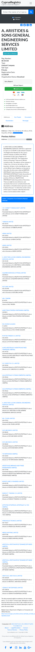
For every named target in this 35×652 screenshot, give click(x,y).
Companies (17, 17)
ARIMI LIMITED (7, 233)
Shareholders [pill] (9, 120)
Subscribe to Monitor (10, 53)
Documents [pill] (28, 117)
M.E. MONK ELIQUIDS (8, 324)
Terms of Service (12, 630)
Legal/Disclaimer (16, 628)
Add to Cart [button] (19, 89)
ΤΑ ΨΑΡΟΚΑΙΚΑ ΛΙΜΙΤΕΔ (10, 454)
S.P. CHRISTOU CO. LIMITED (10, 363)
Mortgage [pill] (25, 120)
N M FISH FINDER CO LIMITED (11, 336)
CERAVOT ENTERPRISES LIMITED (12, 587)
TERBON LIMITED (7, 221)
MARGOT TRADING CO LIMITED (12, 493)
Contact (25, 628)
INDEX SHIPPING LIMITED (10, 532)
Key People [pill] (17, 117)
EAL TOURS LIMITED (8, 418)
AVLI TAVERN (6, 298)
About (7, 628)
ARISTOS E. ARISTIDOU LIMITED (12, 576)
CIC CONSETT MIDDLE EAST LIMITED (13, 208)
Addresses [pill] (7, 117)
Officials (17, 19)
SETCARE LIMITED (8, 286)
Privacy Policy (24, 630)
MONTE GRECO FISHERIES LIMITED (13, 481)
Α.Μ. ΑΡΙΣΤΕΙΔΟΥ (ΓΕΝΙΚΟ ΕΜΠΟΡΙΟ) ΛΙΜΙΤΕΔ (16, 375)
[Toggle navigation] (30, 3)
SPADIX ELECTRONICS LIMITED (12, 520)
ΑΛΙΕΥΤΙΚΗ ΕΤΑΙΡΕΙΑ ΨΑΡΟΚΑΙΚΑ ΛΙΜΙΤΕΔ (15, 310)
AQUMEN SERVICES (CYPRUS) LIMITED (14, 273)
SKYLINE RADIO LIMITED (10, 430)
